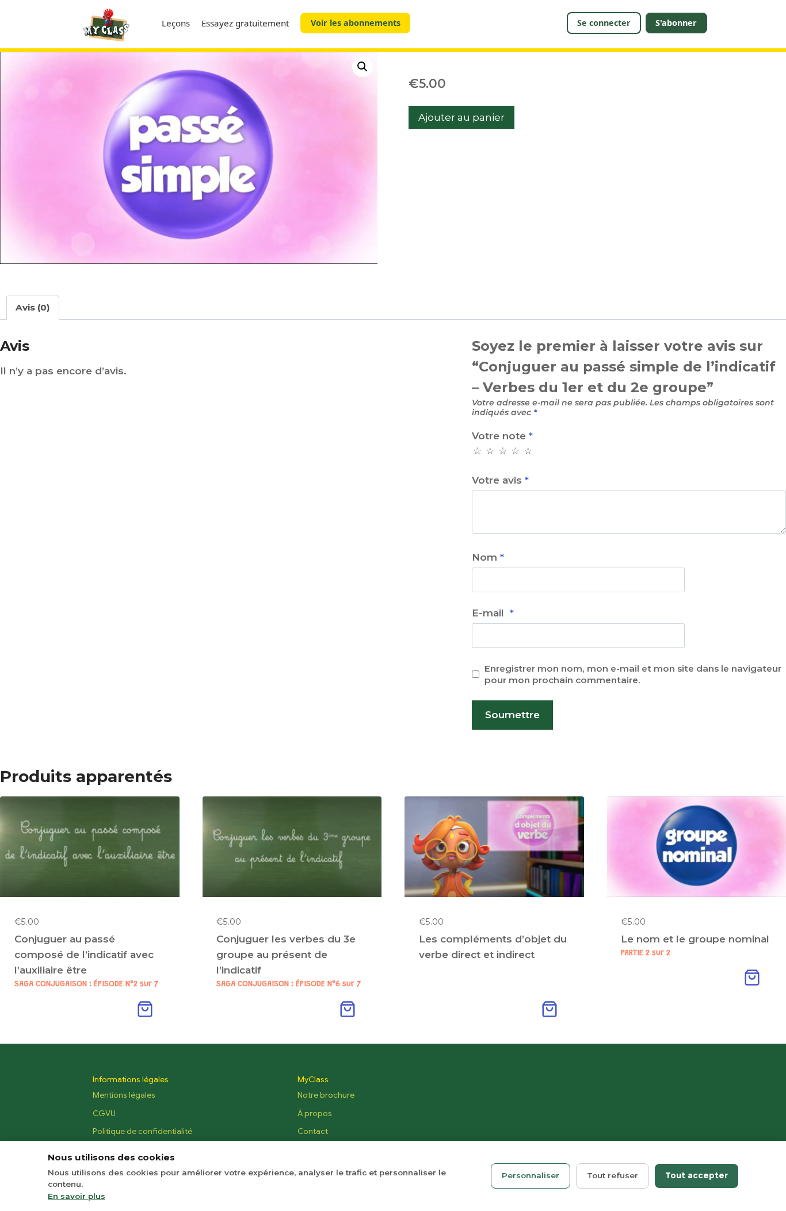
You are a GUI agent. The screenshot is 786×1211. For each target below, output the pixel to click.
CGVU (104, 1113)
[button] (362, 66)
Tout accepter (696, 1175)
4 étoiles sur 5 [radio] (515, 451)
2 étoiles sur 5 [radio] (489, 451)
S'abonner (676, 22)
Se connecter (604, 22)
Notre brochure (325, 1095)
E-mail (493, 613)
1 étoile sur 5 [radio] (477, 451)
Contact (312, 1131)
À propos (314, 1113)
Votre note (502, 436)
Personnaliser (530, 1175)
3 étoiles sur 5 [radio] (502, 451)
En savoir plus (76, 1196)
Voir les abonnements (355, 22)
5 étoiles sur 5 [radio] (527, 451)
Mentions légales (124, 1095)
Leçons (176, 23)
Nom (488, 557)
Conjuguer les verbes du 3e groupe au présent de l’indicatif (286, 954)
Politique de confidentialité (142, 1131)
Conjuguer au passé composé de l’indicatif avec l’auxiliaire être (84, 954)
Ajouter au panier (461, 117)
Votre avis (500, 480)
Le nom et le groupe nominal (695, 939)
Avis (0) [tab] (33, 307)
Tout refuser (612, 1175)
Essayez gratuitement (245, 23)
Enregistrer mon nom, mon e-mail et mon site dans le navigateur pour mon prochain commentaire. (632, 674)
